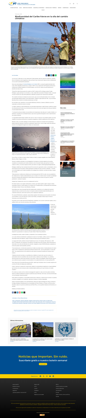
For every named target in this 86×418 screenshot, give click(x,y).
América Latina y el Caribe (44, 300)
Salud (43, 9)
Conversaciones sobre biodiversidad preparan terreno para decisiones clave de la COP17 (67, 134)
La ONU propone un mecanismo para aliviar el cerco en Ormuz (67, 142)
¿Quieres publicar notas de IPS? (19, 392)
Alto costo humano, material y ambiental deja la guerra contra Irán (19, 339)
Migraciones (73, 7)
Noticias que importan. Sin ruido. (43, 356)
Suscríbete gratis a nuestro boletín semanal (43, 360)
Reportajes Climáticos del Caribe (29, 303)
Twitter (35, 388)
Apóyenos (15, 390)
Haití (44, 301)
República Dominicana (41, 303)
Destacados (40, 301)
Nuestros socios (16, 386)
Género (59, 7)
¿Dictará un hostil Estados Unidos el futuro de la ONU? (64, 339)
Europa (57, 392)
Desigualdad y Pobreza (51, 7)
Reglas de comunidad (39, 394)
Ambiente (31, 300)
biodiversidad (25, 301)
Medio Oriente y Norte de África (63, 394)
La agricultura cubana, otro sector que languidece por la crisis (42, 339)
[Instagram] (46, 376)
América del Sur (36, 300)
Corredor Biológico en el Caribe (30, 84)
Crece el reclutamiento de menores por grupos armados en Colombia (68, 113)
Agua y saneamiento (16, 300)
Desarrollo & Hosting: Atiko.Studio (43, 412)
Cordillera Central (31, 301)
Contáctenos (15, 388)
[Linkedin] (53, 376)
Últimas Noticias (14, 7)
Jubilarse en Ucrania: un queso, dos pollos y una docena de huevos (67, 120)
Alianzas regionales (24, 300)
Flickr (35, 392)
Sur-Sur (47, 303)
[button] (77, 3)
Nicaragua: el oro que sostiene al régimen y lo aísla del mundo (67, 127)
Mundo (57, 396)
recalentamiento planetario (17, 303)
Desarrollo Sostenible (38, 7)
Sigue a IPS (36, 384)
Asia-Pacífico (59, 390)
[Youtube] (50, 376)
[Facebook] (40, 376)
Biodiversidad (19, 301)
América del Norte (60, 388)
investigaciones (48, 301)
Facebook (36, 390)
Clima (20, 7)
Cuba (36, 301)
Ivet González (15, 75)
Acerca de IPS (16, 384)
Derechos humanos (27, 7)
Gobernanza (66, 7)
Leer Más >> (63, 123)
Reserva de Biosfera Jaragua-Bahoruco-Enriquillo (53, 138)
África (57, 384)
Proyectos (54, 301)
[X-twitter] (43, 376)
